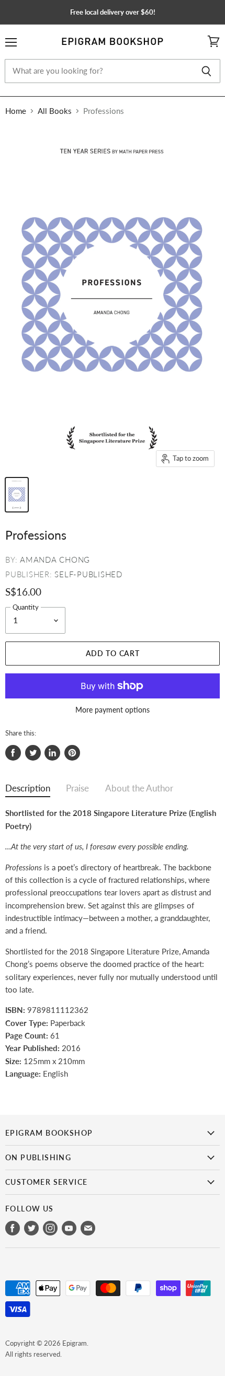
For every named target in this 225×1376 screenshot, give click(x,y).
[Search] (206, 71)
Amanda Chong (55, 559)
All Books (55, 111)
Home (15, 111)
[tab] (27, 790)
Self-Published (88, 574)
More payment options (112, 710)
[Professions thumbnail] (17, 494)
